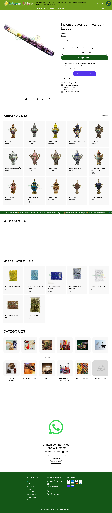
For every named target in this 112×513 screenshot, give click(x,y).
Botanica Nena (23, 260)
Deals (28, 484)
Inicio (62, 20)
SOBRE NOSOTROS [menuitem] (79, 2)
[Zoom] (29, 40)
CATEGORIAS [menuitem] (41, 2)
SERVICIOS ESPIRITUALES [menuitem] (57, 2)
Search (29, 489)
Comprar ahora (84, 58)
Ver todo (105, 116)
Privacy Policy (31, 494)
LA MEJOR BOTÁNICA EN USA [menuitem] (46, 5)
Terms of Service (32, 492)
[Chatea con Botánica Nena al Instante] (56, 427)
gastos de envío (68, 48)
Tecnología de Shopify (62, 509)
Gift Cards (30, 486)
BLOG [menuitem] (69, 2)
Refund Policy (31, 497)
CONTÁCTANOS (56, 462)
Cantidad (64, 40)
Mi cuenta (30, 500)
